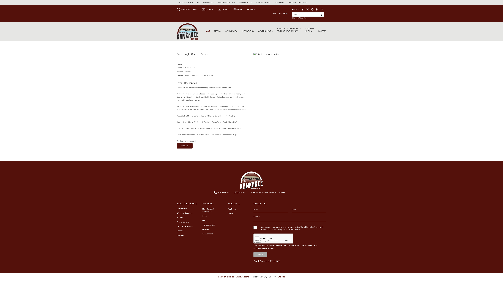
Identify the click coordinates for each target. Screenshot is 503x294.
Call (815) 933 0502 (188, 9)
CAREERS (322, 31)
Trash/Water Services (298, 3)
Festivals (180, 235)
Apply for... (232, 209)
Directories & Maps (226, 3)
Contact (231, 213)
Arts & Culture (183, 222)
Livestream (279, 3)
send (260, 254)
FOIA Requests (245, 3)
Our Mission (182, 209)
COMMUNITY (231, 31)
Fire (203, 220)
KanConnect (208, 3)
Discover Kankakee (185, 213)
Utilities (205, 229)
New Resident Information (208, 210)
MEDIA (217, 31)
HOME (207, 31)
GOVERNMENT (265, 31)
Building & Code (263, 3)
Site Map (281, 277)
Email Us (209, 9)
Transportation (208, 225)
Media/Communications (189, 3)
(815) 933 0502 (223, 193)
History (180, 217)
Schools (180, 231)
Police (204, 216)
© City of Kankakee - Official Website (233, 277)
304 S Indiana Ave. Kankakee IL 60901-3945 (268, 193)
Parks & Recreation (185, 226)
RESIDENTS (247, 31)
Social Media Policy (291, 230)
